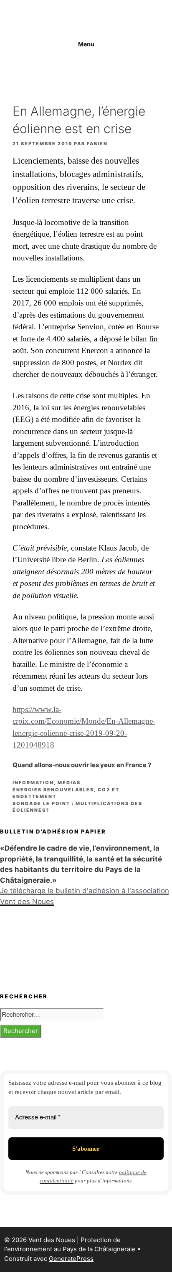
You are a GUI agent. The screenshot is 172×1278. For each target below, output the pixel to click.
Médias (69, 782)
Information (33, 782)
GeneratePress (71, 1259)
